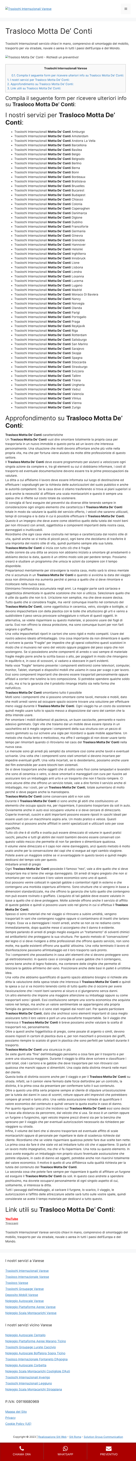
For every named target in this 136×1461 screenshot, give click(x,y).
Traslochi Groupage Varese (24, 1289)
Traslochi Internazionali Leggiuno (28, 1383)
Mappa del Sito (16, 1411)
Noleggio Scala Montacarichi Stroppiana (33, 1389)
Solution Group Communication (103, 1436)
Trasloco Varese (16, 1283)
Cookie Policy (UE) (18, 1424)
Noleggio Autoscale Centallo (25, 1335)
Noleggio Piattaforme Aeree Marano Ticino (35, 1341)
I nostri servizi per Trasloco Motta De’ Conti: (38, 80)
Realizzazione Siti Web (52, 1436)
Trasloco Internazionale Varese (27, 1277)
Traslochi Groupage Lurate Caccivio (30, 1347)
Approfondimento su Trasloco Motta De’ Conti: (40, 84)
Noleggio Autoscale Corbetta (25, 1365)
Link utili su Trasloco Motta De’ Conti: (34, 88)
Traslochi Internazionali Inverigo (27, 1377)
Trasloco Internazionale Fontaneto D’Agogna (36, 1359)
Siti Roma (75, 1436)
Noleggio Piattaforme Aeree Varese (30, 1307)
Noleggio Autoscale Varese (24, 1301)
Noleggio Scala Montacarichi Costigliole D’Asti (37, 1371)
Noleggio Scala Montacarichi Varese (30, 1313)
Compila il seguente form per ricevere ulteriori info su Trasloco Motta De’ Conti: (68, 75)
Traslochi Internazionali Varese (27, 1271)
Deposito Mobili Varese (21, 1295)
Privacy (10, 1418)
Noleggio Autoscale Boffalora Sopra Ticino (35, 1353)
